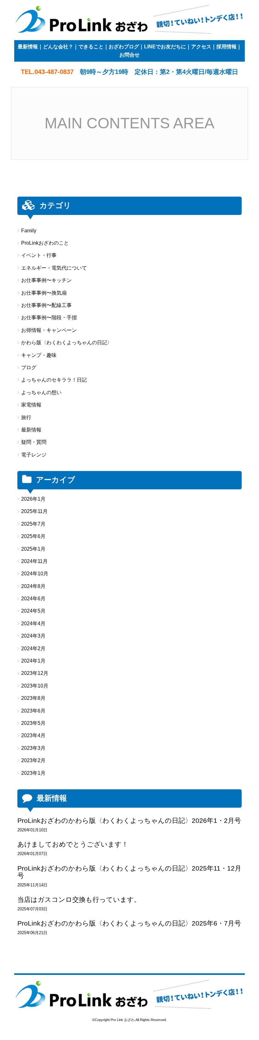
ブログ (28, 367)
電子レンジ (33, 454)
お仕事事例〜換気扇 (44, 293)
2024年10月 (34, 573)
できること (91, 46)
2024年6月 (33, 598)
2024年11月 (34, 561)
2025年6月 (33, 536)
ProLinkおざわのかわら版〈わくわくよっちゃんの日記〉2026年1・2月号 (129, 820)
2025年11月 (34, 511)
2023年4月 (33, 735)
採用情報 (226, 46)
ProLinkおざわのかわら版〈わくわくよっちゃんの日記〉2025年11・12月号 (129, 872)
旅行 (26, 417)
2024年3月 (33, 636)
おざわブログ (124, 46)
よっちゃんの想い (41, 392)
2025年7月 (33, 524)
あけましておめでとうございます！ (72, 844)
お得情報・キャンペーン (49, 330)
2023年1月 (33, 773)
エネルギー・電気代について (54, 268)
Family (28, 230)
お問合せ (129, 55)
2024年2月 (33, 648)
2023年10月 (34, 685)
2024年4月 (33, 623)
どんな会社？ (58, 46)
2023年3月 (33, 748)
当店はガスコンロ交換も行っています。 (79, 899)
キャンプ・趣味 (39, 355)
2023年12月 (34, 673)
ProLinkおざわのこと (45, 243)
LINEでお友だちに (165, 46)
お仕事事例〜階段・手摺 (49, 317)
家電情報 (31, 404)
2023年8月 (33, 698)
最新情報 (28, 46)
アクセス (201, 46)
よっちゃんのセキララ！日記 (54, 379)
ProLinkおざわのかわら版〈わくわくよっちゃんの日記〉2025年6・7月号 (129, 923)
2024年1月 (33, 661)
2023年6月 (33, 710)
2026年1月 (33, 499)
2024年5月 (33, 611)
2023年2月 (33, 760)
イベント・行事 (39, 255)
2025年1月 (33, 549)
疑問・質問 (33, 442)
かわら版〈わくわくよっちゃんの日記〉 (66, 342)
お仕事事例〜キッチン (46, 280)
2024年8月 (33, 586)
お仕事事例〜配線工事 (46, 305)
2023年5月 (33, 723)
